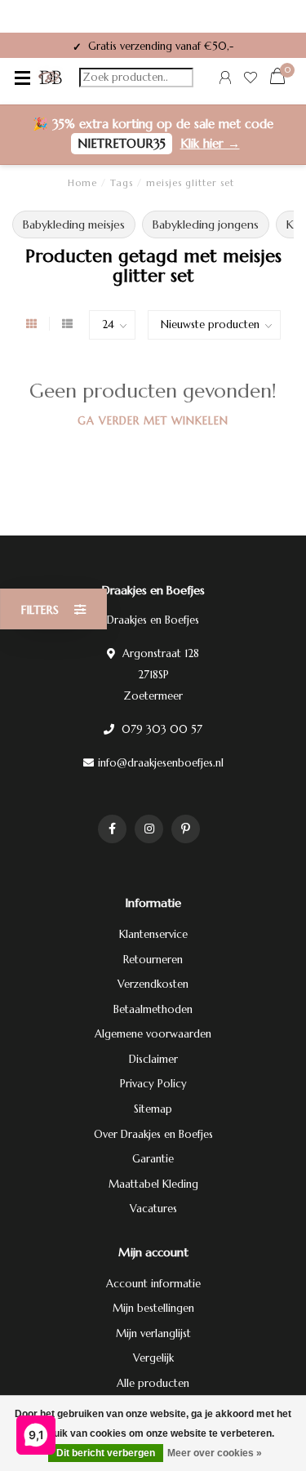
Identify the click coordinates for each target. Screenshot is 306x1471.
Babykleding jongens (206, 224)
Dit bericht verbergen (105, 1453)
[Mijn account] (225, 79)
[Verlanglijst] (250, 79)
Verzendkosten (153, 984)
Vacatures (153, 1208)
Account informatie (153, 1284)
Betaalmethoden (153, 1009)
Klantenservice (153, 934)
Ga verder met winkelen (153, 421)
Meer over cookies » (214, 1453)
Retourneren (153, 960)
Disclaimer (153, 1059)
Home (82, 183)
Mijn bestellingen (153, 1308)
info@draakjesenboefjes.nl (161, 763)
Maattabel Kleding (153, 1184)
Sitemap (153, 1109)
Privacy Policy (153, 1084)
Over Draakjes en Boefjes (153, 1134)
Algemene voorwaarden (153, 1034)
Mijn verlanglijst (153, 1333)
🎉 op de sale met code (153, 133)
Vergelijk (153, 1358)
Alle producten (153, 1383)
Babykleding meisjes (74, 224)
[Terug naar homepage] (50, 77)
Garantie (153, 1159)
